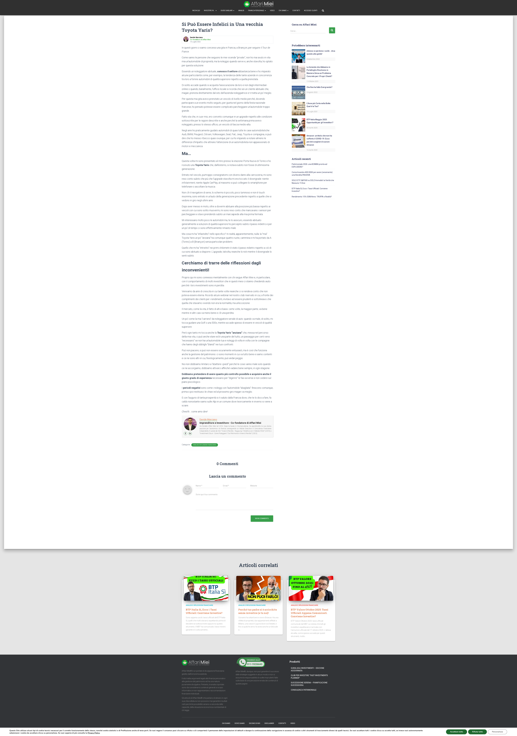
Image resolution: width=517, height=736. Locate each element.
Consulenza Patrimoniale (303, 690)
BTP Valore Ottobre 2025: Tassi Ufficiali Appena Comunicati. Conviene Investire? (309, 613)
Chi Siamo (283, 10)
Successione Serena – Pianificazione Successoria (309, 684)
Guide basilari (227, 10)
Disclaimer (269, 723)
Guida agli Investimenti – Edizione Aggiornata (307, 669)
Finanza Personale (256, 10)
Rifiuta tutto (477, 731)
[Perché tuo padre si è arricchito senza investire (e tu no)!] (258, 588)
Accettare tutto (456, 731)
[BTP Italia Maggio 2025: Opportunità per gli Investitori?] (298, 125)
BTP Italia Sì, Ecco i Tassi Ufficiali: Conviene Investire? (204, 611)
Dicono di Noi (254, 723)
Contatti (296, 10)
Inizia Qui (196, 10)
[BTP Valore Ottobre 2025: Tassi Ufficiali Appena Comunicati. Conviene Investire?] (311, 588)
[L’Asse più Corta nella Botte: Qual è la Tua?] (298, 108)
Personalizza (497, 731)
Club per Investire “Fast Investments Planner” (309, 676)
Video (272, 10)
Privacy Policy (94, 733)
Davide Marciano (208, 419)
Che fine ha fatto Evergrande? (319, 87)
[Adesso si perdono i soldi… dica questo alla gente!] (298, 56)
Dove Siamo (240, 723)
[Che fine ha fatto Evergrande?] (298, 92)
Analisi (241, 10)
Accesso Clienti (310, 10)
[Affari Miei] (258, 4)
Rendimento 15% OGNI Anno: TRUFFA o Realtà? (312, 197)
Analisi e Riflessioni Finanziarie (204, 445)
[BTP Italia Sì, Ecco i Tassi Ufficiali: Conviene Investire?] (206, 588)
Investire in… (209, 10)
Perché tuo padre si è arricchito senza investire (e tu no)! (257, 611)
